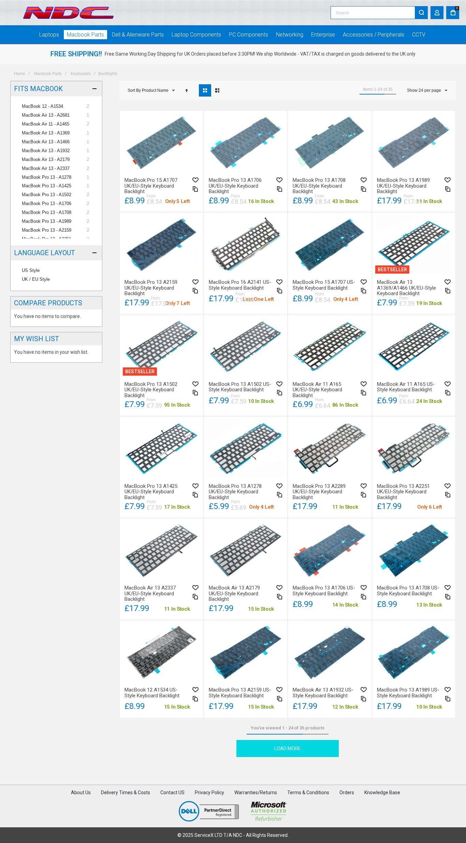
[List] (217, 90)
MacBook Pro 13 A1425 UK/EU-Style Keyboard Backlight (161, 449)
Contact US (172, 792)
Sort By (134, 90)
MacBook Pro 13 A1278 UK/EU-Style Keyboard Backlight (246, 449)
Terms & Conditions (308, 792)
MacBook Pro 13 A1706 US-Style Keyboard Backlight (329, 551)
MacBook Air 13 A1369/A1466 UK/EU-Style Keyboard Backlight (414, 245)
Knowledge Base (382, 792)
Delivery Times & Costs (125, 792)
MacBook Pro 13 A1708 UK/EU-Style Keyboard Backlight (329, 143)
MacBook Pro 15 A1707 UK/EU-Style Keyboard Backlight (161, 143)
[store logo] (68, 13)
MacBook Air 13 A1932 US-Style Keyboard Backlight (329, 652)
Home (19, 73)
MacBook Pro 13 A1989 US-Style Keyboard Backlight (414, 652)
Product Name (156, 90)
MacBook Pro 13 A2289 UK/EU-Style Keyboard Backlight (329, 449)
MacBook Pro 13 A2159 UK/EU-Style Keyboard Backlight (161, 245)
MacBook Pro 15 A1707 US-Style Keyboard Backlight (329, 245)
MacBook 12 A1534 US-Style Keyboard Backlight (161, 652)
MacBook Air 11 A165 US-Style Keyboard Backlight (414, 347)
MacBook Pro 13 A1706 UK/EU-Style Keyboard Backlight (246, 143)
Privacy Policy (209, 792)
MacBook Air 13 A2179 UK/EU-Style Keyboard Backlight (246, 551)
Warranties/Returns (255, 792)
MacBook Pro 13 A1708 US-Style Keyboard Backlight (414, 551)
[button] (195, 180)
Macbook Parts (48, 73)
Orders (346, 792)
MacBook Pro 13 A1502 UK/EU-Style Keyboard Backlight (161, 347)
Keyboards (81, 73)
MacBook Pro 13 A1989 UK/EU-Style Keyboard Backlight (414, 143)
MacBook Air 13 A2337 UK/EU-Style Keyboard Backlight (161, 551)
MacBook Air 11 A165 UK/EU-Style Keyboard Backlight (329, 347)
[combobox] (379, 12)
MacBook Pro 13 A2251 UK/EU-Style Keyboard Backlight (414, 449)
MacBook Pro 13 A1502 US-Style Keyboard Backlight (246, 347)
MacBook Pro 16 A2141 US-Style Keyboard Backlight (246, 245)
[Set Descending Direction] (186, 90)
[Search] (421, 12)
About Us (81, 792)
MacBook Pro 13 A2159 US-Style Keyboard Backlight (246, 652)
